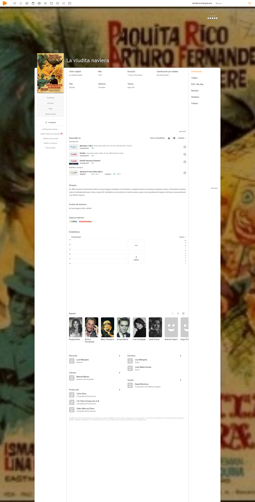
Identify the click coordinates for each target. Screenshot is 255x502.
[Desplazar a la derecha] (178, 313)
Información (196, 71)
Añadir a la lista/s (50, 143)
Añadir (89, 208)
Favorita (50, 103)
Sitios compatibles (157, 138)
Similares (195, 97)
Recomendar (50, 148)
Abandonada (50, 114)
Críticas (194, 103)
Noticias (194, 90)
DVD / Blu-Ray (197, 84)
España (72, 87)
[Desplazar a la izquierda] (172, 313)
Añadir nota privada (50, 139)
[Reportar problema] (169, 138)
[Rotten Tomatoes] (85, 223)
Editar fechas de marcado (51, 134)
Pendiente (50, 98)
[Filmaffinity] (73, 223)
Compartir (52, 122)
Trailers (194, 78)
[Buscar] (250, 3)
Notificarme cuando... (50, 129)
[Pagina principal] (5, 5)
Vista (50, 109)
